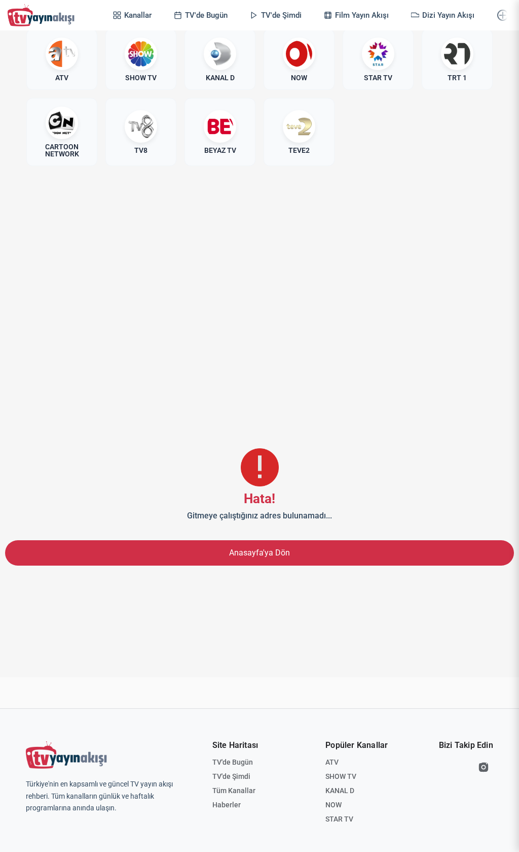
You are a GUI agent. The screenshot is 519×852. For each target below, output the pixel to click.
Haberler (226, 805)
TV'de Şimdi (231, 776)
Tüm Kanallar (233, 791)
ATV (332, 762)
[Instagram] (483, 767)
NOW (333, 805)
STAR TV (339, 819)
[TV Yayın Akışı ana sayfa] (66, 755)
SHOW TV (340, 776)
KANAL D (339, 791)
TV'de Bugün (232, 762)
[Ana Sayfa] (43, 15)
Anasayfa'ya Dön (259, 553)
